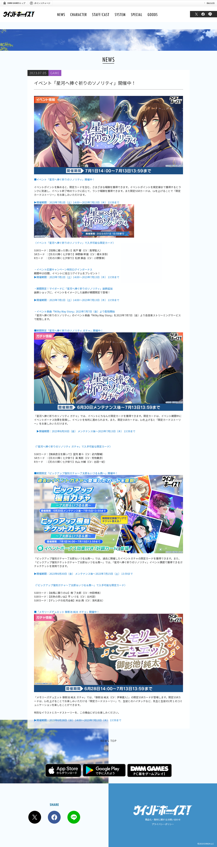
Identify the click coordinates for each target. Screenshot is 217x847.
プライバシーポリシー (163, 824)
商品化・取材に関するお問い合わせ (163, 819)
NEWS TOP (108, 741)
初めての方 (211, 3)
